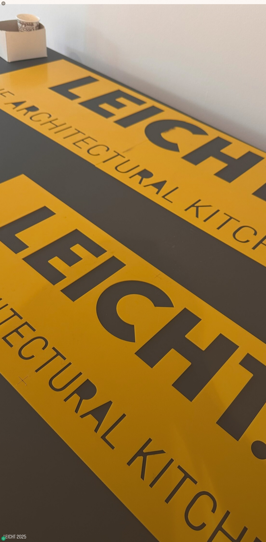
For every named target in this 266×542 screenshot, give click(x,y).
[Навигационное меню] (3, 3)
